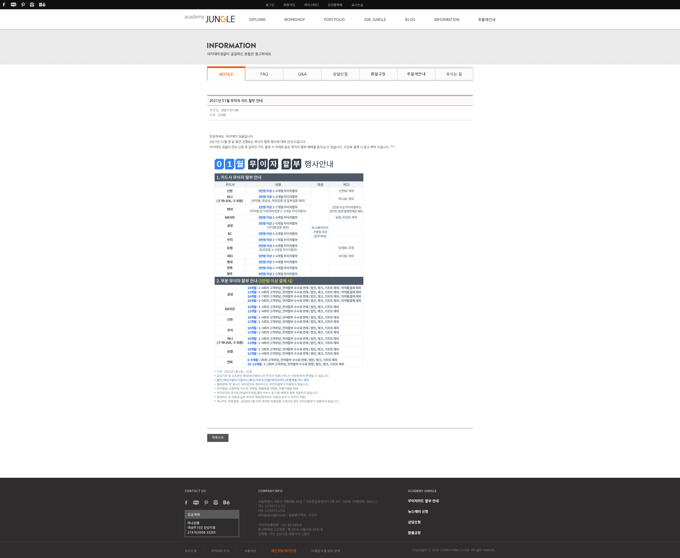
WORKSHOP (294, 19)
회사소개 (190, 550)
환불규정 (414, 532)
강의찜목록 (335, 4)
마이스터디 (311, 4)
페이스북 (4, 5)
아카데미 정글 (210, 19)
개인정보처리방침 (283, 550)
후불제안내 (486, 19)
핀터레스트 (23, 5)
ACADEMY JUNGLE (422, 490)
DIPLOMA (257, 19)
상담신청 (414, 522)
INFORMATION (446, 19)
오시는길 (357, 4)
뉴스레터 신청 (418, 511)
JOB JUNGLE (375, 19)
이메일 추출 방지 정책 (325, 550)
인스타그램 (32, 5)
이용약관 (250, 550)
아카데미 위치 (220, 550)
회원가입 (289, 4)
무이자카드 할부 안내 (423, 500)
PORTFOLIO (334, 19)
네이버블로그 (13, 5)
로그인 (270, 4)
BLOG (410, 19)
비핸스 (42, 5)
